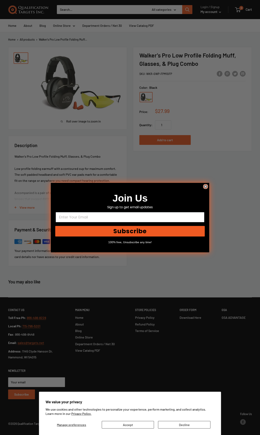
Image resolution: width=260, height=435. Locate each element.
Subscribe (130, 231)
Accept (128, 425)
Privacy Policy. (81, 413)
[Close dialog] (206, 186)
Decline (184, 425)
